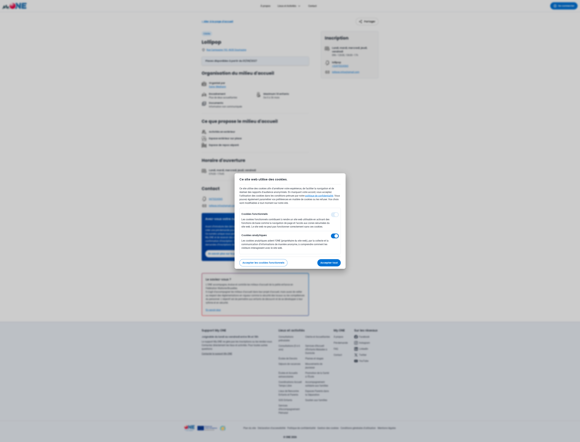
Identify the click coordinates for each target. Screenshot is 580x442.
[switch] (335, 236)
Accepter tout (329, 262)
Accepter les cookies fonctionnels (263, 262)
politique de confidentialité (319, 195)
